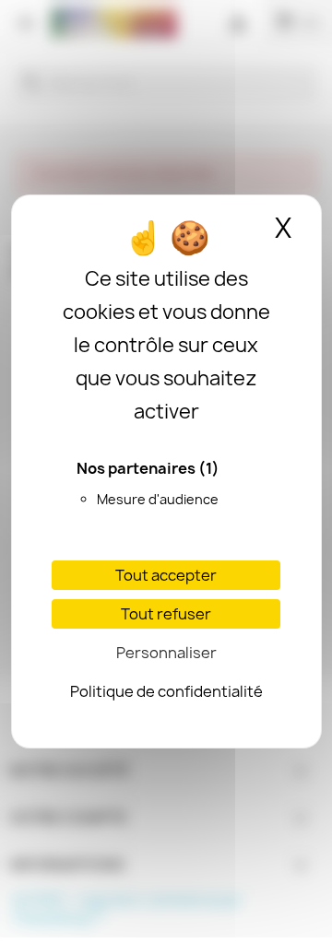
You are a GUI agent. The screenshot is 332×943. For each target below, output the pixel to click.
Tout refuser (166, 614)
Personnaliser (166, 652)
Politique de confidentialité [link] (166, 691)
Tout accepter (166, 575)
